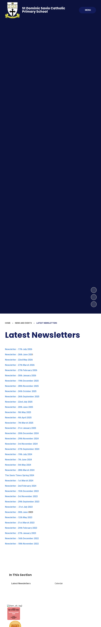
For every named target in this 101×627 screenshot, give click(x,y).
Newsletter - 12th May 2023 (18, 517)
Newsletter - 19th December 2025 (22, 381)
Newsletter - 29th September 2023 (22, 501)
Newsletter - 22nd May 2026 (19, 359)
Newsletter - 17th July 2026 (18, 349)
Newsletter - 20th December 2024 (22, 433)
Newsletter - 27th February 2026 (21, 370)
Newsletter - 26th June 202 (18, 354)
